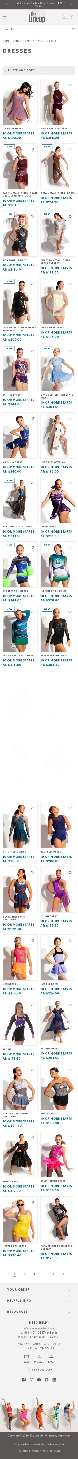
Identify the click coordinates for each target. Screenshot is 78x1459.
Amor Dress (48, 1114)
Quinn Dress (48, 916)
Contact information (30, 1450)
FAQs (51, 1361)
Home (6, 41)
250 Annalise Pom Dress (19, 656)
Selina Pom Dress (14, 724)
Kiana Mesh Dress (52, 327)
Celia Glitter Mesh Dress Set (56, 789)
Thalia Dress (11, 788)
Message (39, 1361)
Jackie (7, 1049)
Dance (17, 41)
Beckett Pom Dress (15, 591)
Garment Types (34, 41)
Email (27, 1361)
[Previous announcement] (7, 4)
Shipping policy (56, 1443)
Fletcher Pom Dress (53, 591)
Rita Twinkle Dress (15, 260)
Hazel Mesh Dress (14, 1246)
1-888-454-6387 (42, 1370)
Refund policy (38, 1443)
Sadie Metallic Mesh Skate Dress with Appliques (20, 194)
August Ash (64, 1435)
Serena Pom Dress (52, 724)
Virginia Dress (12, 462)
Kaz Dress (9, 984)
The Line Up (36, 1435)
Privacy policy (21, 1443)
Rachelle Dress (50, 852)
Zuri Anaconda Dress (17, 527)
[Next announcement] (71, 4)
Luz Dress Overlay (52, 462)
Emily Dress (10, 1181)
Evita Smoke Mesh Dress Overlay (56, 1247)
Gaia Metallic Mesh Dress (57, 193)
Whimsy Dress (11, 395)
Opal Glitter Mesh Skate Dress (56, 396)
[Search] (74, 29)
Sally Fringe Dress (52, 1181)
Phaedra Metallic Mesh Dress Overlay (56, 261)
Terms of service (51, 1450)
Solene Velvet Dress (53, 128)
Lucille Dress (49, 984)
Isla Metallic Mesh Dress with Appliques (19, 329)
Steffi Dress (48, 527)
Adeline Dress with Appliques (15, 1115)
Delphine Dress (13, 128)
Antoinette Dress (14, 852)
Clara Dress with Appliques (14, 918)
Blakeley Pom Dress (53, 656)
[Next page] (63, 1274)
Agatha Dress (49, 1049)
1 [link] (14, 1274)
